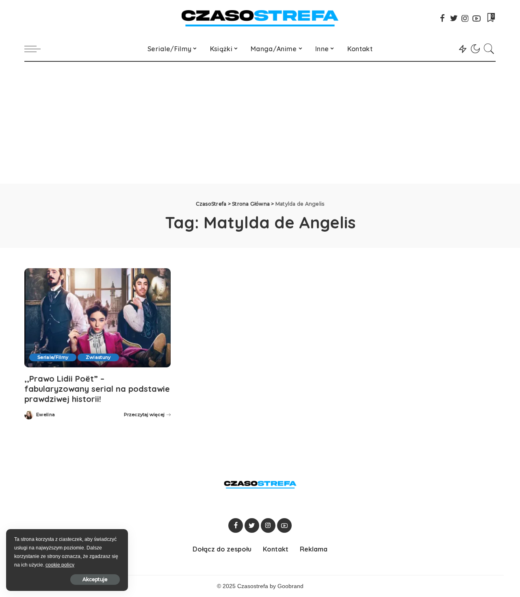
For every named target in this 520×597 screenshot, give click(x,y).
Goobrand (290, 586)
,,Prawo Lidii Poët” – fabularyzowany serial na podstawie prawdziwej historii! (97, 388)
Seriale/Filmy (52, 357)
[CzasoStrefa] (260, 18)
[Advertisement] (260, 123)
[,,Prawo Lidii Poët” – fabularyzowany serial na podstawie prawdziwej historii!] (97, 317)
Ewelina (45, 414)
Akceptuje (95, 579)
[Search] (489, 49)
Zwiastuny (98, 357)
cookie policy (60, 565)
